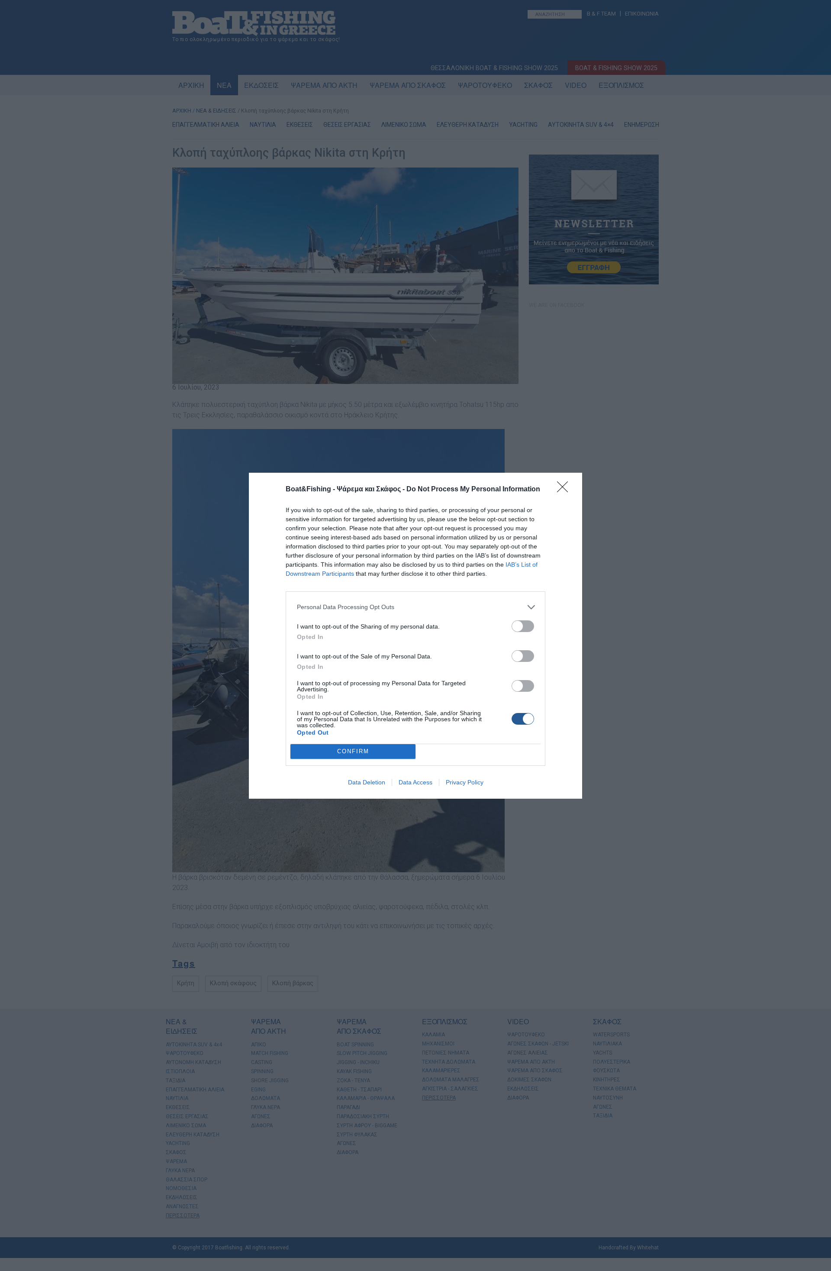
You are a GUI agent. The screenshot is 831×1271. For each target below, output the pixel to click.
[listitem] (415, 607)
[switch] (523, 626)
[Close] (565, 489)
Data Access (415, 782)
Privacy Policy (464, 782)
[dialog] (415, 636)
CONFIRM (353, 751)
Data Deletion (366, 782)
